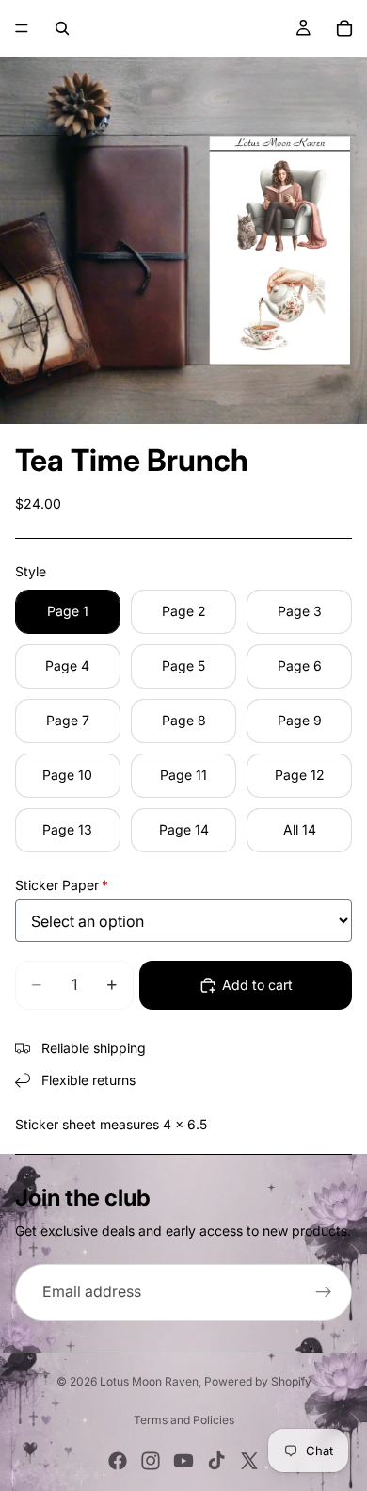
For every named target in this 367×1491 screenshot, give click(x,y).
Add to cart (257, 985)
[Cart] (344, 28)
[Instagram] (150, 1461)
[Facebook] (117, 1461)
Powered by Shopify (257, 1381)
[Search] (62, 28)
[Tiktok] (216, 1461)
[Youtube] (183, 1461)
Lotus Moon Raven (149, 1381)
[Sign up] (323, 1292)
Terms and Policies (184, 1420)
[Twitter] (249, 1461)
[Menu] (21, 28)
